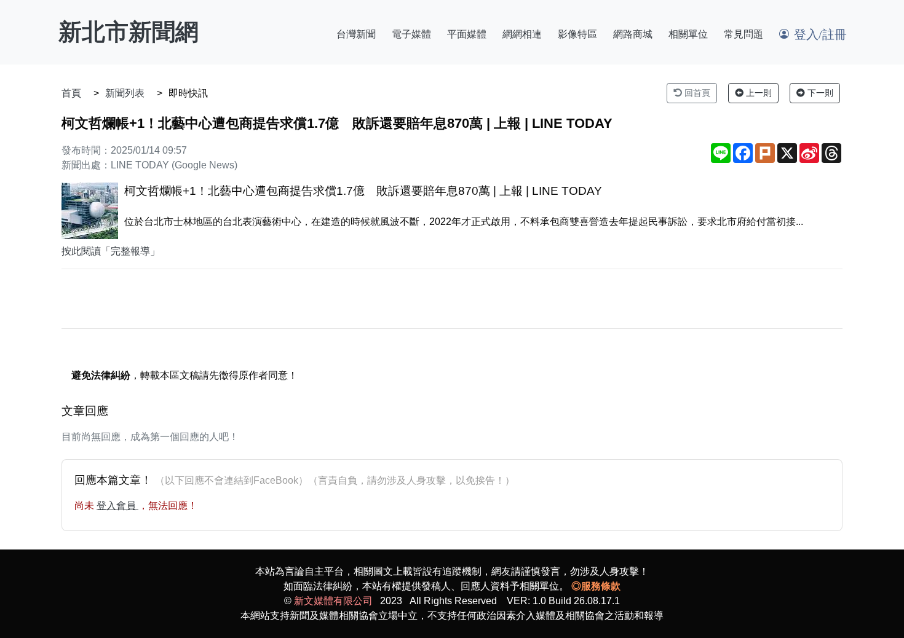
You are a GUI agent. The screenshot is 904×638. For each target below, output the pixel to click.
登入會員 (117, 505)
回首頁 (696, 93)
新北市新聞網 (128, 32)
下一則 (819, 93)
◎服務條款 (596, 586)
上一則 (757, 93)
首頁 (71, 93)
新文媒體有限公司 (333, 601)
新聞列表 (125, 93)
